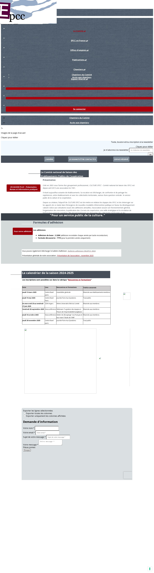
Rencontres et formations (79, 280)
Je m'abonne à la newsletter (116, 150)
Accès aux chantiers (81, 77)
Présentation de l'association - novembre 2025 (75, 255)
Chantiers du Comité (82, 74)
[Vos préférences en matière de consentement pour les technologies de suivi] (150, 569)
